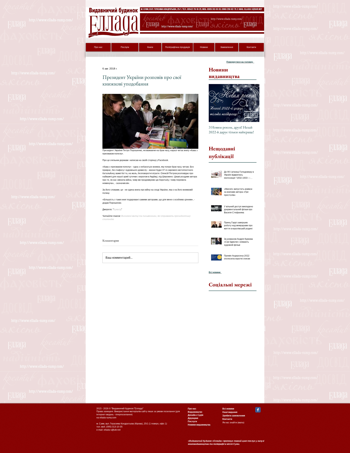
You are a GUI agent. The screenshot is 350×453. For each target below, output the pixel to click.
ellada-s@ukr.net (112, 430)
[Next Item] (253, 103)
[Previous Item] (214, 103)
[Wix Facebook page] (258, 410)
